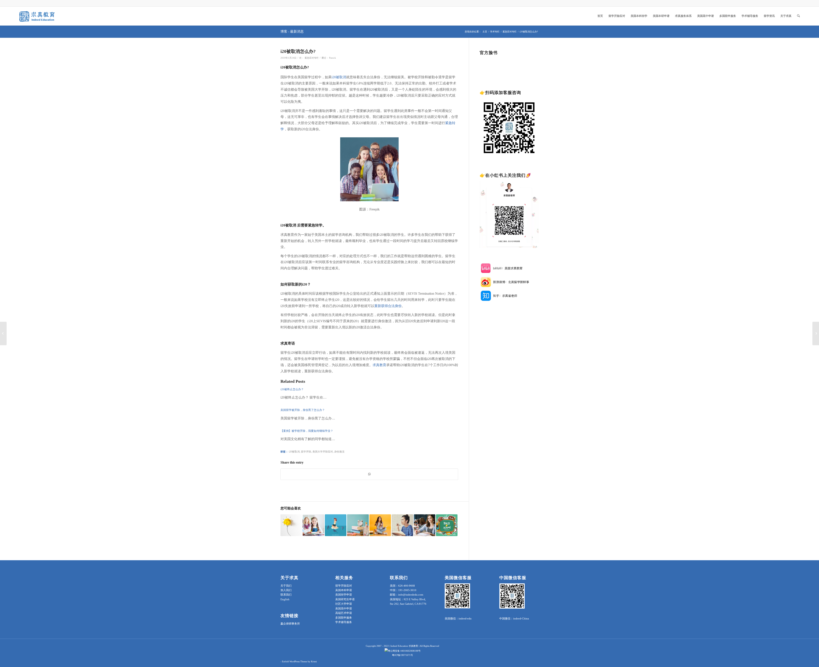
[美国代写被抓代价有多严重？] (446, 525)
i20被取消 (294, 451)
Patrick (332, 58)
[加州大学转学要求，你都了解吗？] (815, 333)
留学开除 (306, 451)
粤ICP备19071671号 (402, 655)
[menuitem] (600, 16)
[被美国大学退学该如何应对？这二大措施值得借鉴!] (313, 525)
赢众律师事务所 (290, 623)
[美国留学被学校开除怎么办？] (358, 525)
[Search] (798, 16)
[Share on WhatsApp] (369, 474)
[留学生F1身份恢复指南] (424, 525)
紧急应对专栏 (312, 58)
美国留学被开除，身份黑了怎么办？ (302, 410)
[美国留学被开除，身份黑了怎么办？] (291, 525)
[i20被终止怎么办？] (380, 525)
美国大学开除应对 (322, 451)
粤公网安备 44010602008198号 (404, 651)
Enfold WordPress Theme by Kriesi (299, 661)
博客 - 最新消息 (292, 31)
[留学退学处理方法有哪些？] (402, 525)
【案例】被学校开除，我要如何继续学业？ (306, 430)
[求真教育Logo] (37, 16)
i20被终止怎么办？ (292, 389)
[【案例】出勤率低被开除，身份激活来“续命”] (335, 525)
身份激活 (339, 451)
